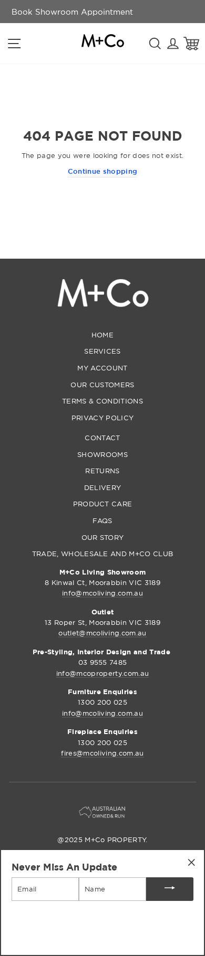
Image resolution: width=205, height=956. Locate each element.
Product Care (102, 503)
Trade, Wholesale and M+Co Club (102, 553)
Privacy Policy (102, 417)
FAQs (102, 520)
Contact (102, 437)
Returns (102, 470)
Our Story (102, 537)
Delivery (102, 487)
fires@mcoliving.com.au (102, 753)
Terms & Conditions (102, 401)
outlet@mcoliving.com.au (102, 632)
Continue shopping (102, 171)
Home (102, 334)
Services (102, 351)
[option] (72, 11)
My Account (102, 367)
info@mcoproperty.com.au (102, 673)
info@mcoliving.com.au (102, 593)
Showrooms (102, 454)
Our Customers (102, 384)
